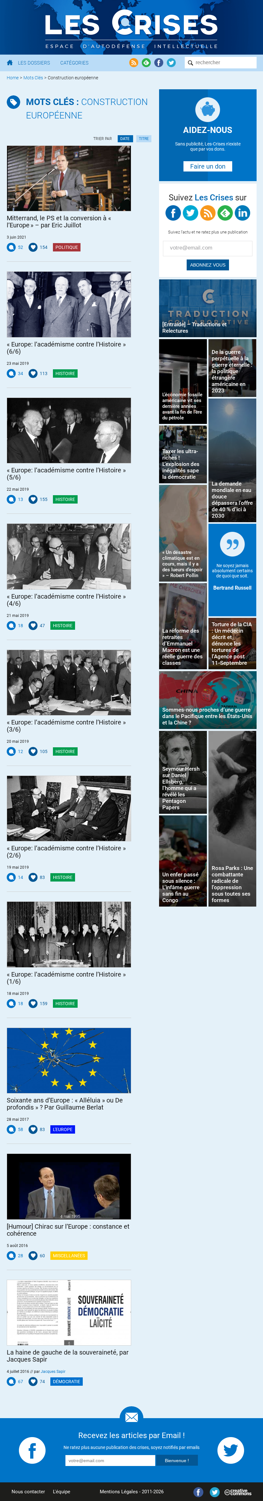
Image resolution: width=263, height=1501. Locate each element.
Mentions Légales (119, 1492)
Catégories (74, 63)
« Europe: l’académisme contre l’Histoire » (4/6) (66, 600)
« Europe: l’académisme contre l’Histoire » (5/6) (66, 474)
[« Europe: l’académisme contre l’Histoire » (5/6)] (69, 430)
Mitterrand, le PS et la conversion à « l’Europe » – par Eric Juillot (59, 222)
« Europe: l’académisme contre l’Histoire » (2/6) (66, 852)
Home (13, 77)
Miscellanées (69, 1255)
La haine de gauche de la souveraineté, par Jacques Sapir (68, 1356)
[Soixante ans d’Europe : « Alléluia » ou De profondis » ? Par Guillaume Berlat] (69, 1060)
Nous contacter (28, 1492)
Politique (66, 247)
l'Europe (62, 1129)
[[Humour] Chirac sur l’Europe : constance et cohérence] (69, 1186)
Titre (144, 138)
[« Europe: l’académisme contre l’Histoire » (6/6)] (69, 304)
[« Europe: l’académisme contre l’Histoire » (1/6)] (69, 934)
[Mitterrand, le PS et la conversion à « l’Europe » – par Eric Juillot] (69, 178)
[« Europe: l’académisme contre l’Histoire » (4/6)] (69, 556)
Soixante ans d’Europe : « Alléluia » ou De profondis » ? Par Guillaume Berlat (65, 1104)
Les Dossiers (34, 63)
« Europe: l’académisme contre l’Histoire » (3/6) (66, 726)
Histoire (65, 373)
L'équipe (61, 1492)
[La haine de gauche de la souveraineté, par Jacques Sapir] (69, 1313)
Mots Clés (33, 77)
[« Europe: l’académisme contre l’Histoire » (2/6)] (69, 808)
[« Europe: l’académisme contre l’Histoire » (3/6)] (69, 682)
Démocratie (66, 1381)
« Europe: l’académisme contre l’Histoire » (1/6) (66, 978)
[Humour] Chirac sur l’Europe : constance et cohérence (68, 1230)
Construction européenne (87, 109)
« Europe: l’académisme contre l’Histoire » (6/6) (66, 348)
